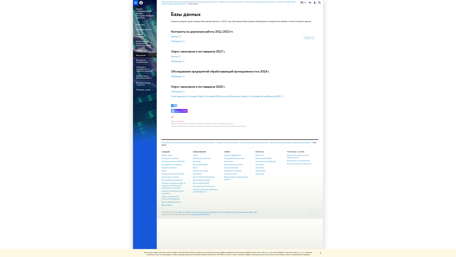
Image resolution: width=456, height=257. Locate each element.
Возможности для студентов (143, 84)
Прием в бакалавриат (200, 164)
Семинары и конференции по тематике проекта (143, 69)
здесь (267, 252)
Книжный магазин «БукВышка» (266, 161)
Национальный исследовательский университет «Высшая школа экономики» (188, 142)
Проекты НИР (141, 50)
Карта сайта (253, 212)
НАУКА (227, 152)
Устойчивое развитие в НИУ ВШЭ (173, 161)
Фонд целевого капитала (170, 177)
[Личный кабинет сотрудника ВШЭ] (314, 2)
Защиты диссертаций (231, 168)
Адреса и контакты (185, 212)
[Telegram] (175, 105)
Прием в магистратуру (200, 171)
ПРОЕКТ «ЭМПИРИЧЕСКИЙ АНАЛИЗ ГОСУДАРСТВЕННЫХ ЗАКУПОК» (145, 13)
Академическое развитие (233, 171)
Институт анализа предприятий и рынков (254, 142)
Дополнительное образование (203, 177)
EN (305, 2)
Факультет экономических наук (227, 142)
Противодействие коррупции (172, 180)
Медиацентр (260, 168)
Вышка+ (195, 168)
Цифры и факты (167, 155)
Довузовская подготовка (201, 158)
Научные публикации (140, 35)
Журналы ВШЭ (261, 171)
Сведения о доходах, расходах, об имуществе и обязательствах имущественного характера (173, 185)
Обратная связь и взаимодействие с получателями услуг (205, 190)
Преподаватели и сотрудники (172, 164)
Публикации (260, 174)
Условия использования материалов (204, 212)
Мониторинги (229, 161)
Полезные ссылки (143, 90)
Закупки (164, 171)
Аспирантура (197, 174)
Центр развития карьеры (201, 180)
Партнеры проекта (143, 29)
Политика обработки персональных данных (233, 212)
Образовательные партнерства (204, 186)
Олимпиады (197, 161)
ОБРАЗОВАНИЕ (199, 152)
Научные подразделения (232, 155)
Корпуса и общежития (169, 168)
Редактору (312, 213)
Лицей (195, 155)
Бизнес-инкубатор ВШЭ (201, 183)
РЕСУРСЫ (260, 152)
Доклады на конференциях (142, 61)
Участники (140, 24)
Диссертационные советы (233, 164)
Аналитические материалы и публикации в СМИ (143, 43)
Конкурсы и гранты (230, 174)
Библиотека (260, 155)
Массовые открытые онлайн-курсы (299, 164)
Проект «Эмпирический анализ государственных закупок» (290, 142)
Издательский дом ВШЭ (264, 158)
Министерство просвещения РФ (298, 161)
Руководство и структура (170, 158)
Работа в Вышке (167, 205)
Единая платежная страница (171, 202)
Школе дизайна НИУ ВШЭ (201, 214)
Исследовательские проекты (234, 158)
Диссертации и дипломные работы (143, 77)
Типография (260, 164)
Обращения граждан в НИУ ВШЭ (173, 174)
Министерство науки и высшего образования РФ (298, 156)
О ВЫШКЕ (166, 152)
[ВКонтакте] (172, 105)
